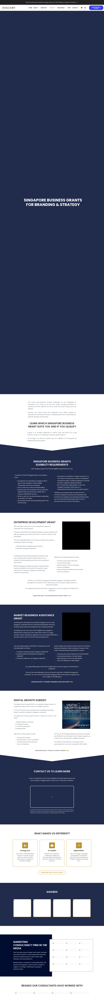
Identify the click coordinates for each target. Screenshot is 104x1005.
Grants (51, 8)
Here (76, 2)
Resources (60, 8)
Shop (69, 8)
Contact (75, 8)
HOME (30, 8)
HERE (69, 596)
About (36, 8)
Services (43, 8)
